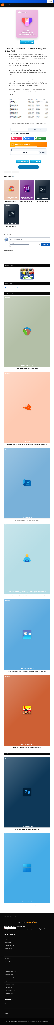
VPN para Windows (9, 993)
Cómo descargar (8, 942)
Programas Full (8, 172)
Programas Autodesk (9, 977)
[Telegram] (5, 67)
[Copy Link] (5, 79)
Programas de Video (9, 984)
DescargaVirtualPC (13, 1021)
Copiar (43, 152)
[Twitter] (5, 58)
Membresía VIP (8, 948)
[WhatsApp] (5, 70)
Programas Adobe (9, 974)
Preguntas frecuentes (9, 945)
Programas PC (15, 172)
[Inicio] (2, 5)
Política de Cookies (9, 1010)
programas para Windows (9, 928)
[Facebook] (5, 55)
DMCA (6, 1013)
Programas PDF (8, 987)
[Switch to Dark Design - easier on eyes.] (48, 5)
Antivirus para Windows (10, 990)
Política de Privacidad (9, 1007)
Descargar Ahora (26, 42)
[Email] (5, 64)
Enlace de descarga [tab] (20, 129)
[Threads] (5, 76)
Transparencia (8, 958)
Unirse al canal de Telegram (29, 167)
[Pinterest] (5, 61)
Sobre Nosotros (8, 951)
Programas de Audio (9, 981)
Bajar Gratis (35, 161)
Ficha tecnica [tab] (38, 129)
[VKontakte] (5, 73)
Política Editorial (8, 955)
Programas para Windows (10, 939)
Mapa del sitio (8, 961)
